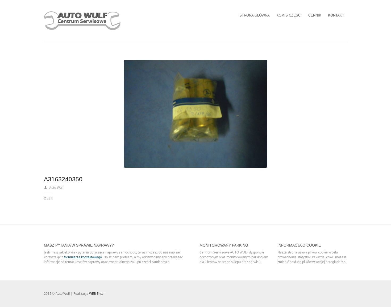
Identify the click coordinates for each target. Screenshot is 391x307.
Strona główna (254, 15)
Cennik (314, 15)
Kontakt (336, 15)
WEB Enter (97, 293)
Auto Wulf (56, 187)
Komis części (289, 15)
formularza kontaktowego (83, 257)
